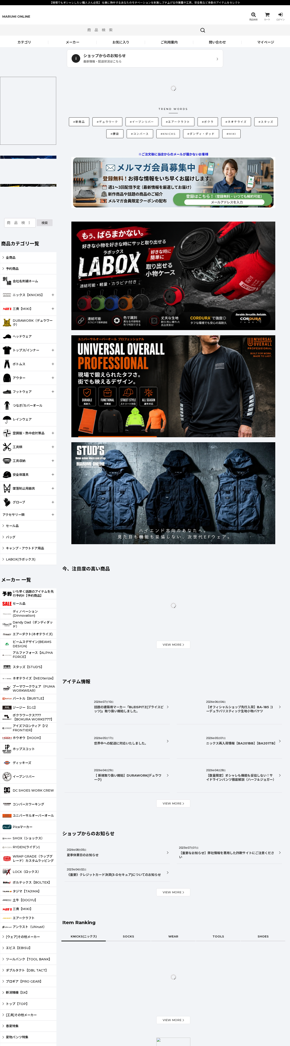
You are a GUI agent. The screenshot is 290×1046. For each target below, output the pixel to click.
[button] (253, 16)
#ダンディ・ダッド (188, 110)
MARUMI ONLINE (16, 16)
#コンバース (135, 111)
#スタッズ (244, 99)
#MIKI (216, 111)
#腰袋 (267, 99)
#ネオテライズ (217, 98)
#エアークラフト (165, 98)
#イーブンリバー (135, 98)
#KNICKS (161, 110)
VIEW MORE (172, 636)
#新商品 (81, 99)
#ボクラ (191, 99)
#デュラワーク (106, 98)
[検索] (202, 30)
